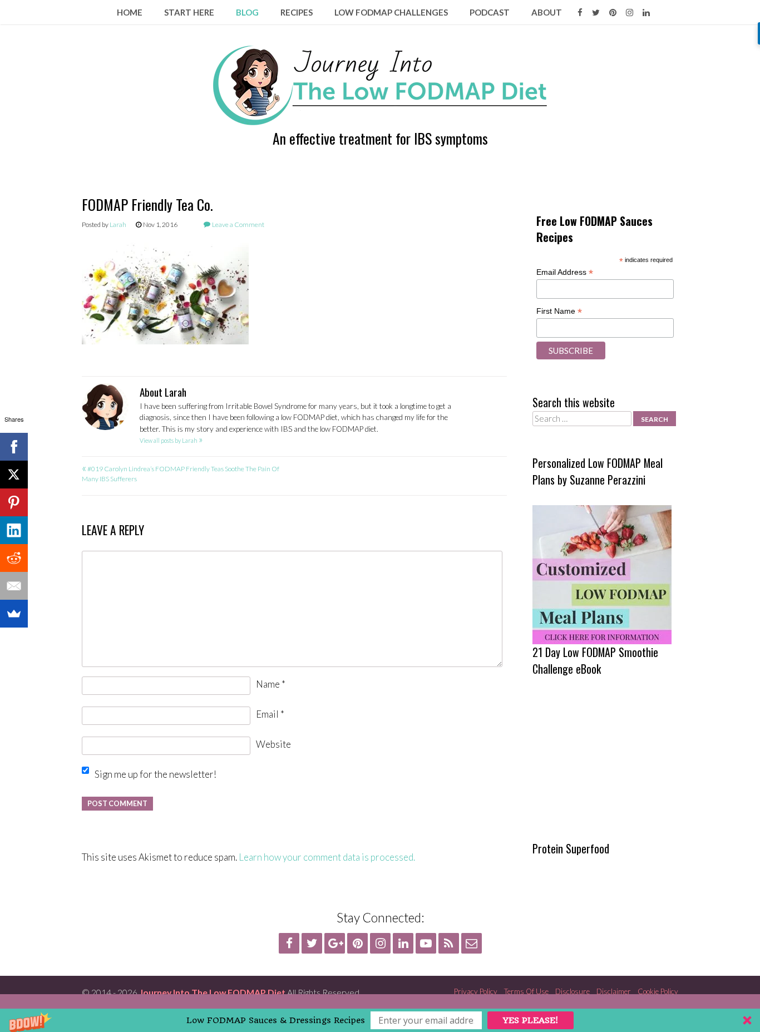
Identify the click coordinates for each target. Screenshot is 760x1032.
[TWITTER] (596, 12)
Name (270, 684)
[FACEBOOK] (580, 12)
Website (273, 744)
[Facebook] (14, 447)
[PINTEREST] (612, 12)
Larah (118, 224)
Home (129, 12)
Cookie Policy (658, 991)
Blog (247, 12)
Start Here (189, 12)
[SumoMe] (14, 614)
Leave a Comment (238, 224)
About (546, 12)
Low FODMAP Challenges (391, 12)
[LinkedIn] (14, 530)
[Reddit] (14, 558)
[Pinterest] (14, 502)
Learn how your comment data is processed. (327, 857)
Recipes (296, 12)
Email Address (564, 272)
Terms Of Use (526, 991)
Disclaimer (613, 991)
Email (270, 714)
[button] (380, 1020)
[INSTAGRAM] (629, 12)
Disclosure (572, 991)
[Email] (14, 586)
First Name (559, 311)
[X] (14, 474)
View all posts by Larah (171, 440)
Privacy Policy (475, 991)
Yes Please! (530, 1020)
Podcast (490, 12)
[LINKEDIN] (646, 12)
